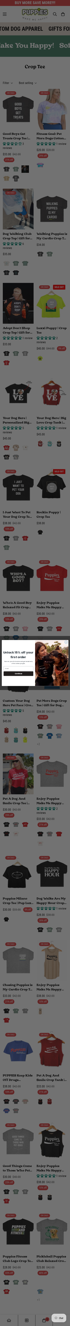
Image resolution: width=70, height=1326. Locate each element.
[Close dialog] (66, 642)
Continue (18, 673)
